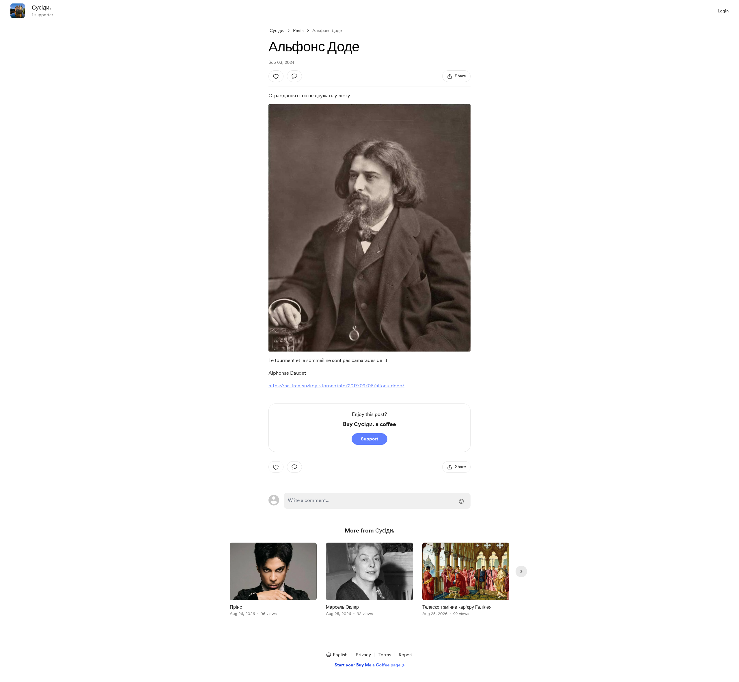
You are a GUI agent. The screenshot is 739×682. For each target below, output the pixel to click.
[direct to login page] (377, 501)
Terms (384, 654)
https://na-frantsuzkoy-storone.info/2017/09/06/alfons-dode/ (336, 385)
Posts (298, 30)
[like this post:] (275, 76)
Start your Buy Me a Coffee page (367, 665)
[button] (336, 654)
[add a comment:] (294, 76)
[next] (521, 571)
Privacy (363, 654)
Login (723, 11)
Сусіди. (41, 7)
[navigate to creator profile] (17, 10)
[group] (273, 580)
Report (406, 654)
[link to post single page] (273, 580)
